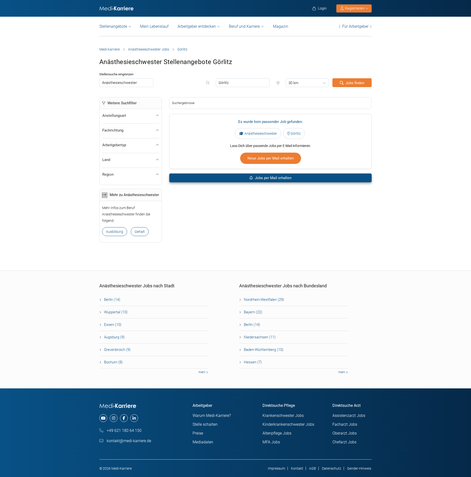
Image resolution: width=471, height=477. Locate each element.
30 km (293, 83)
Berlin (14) (112, 299)
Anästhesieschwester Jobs (148, 49)
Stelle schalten (205, 424)
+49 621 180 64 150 (124, 430)
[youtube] (103, 418)
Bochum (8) (113, 362)
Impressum (276, 468)
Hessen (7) (253, 362)
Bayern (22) (253, 312)
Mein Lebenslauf (154, 26)
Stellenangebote (113, 26)
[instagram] (114, 418)
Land (106, 160)
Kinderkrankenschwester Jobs (288, 424)
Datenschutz (331, 468)
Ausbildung (114, 232)
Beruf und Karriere (244, 26)
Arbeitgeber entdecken (197, 26)
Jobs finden (354, 83)
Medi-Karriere (109, 49)
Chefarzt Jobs (344, 442)
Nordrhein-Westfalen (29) (264, 299)
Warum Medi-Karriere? (212, 415)
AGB (312, 468)
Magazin (280, 26)
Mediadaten (203, 442)
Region (108, 174)
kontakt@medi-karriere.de (128, 440)
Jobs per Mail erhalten (272, 178)
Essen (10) (112, 324)
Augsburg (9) (114, 337)
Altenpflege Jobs (276, 433)
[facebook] (124, 418)
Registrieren (354, 8)
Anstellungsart (114, 115)
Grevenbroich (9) (117, 349)
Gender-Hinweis (359, 468)
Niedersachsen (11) (259, 337)
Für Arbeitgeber (355, 26)
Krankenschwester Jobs (283, 415)
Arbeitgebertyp (114, 145)
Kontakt (297, 468)
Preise (198, 433)
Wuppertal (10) (116, 312)
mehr (202, 372)
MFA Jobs (271, 442)
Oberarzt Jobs (344, 433)
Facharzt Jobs (344, 424)
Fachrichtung (112, 130)
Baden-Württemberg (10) (263, 349)
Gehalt (140, 232)
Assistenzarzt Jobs (348, 415)
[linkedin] (134, 418)
